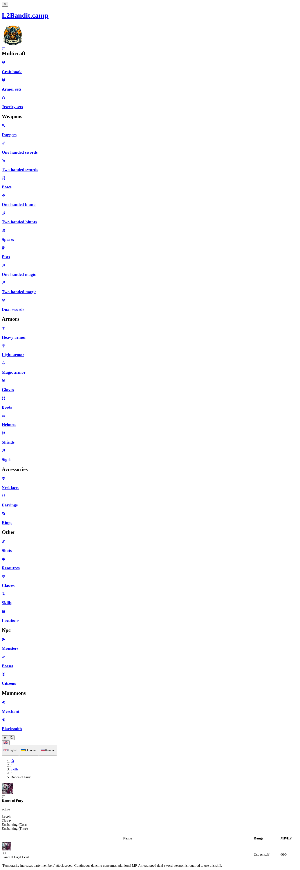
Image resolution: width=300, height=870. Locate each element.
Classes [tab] (7, 821)
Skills (14, 769)
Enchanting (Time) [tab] (15, 828)
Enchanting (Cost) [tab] (14, 824)
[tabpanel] (150, 852)
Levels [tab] (6, 817)
